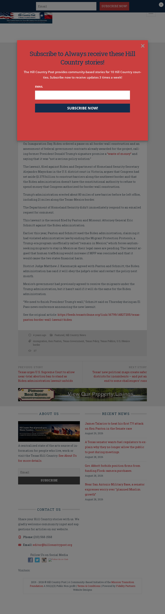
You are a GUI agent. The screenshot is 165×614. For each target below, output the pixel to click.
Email (39, 86)
